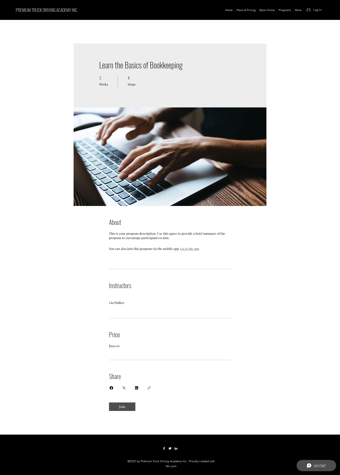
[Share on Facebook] (111, 388)
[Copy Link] (149, 388)
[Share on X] (124, 388)
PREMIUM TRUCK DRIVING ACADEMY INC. (47, 10)
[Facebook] (164, 448)
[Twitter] (170, 448)
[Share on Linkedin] (136, 388)
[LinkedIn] (176, 448)
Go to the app (189, 249)
